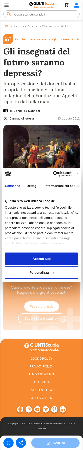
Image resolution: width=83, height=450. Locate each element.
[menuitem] (20, 409)
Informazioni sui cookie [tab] (62, 185)
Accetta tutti (42, 258)
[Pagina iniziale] (6, 26)
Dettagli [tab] (32, 185)
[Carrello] (66, 5)
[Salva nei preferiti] (8, 443)
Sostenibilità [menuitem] (41, 390)
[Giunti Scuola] (42, 5)
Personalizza (39, 272)
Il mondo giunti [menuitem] (41, 374)
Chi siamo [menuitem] (41, 382)
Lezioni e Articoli (25, 26)
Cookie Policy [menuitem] (41, 358)
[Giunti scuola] (41, 347)
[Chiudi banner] (77, 174)
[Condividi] (21, 443)
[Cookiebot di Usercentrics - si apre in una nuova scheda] (54, 174)
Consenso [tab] (12, 185)
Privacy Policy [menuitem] (41, 366)
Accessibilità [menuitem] (41, 398)
